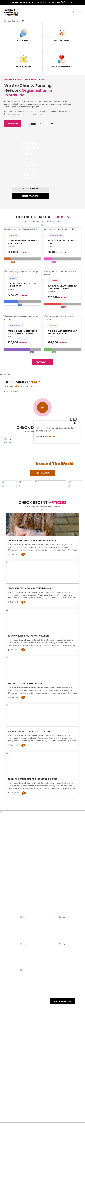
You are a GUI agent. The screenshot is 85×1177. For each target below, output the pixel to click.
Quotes (49, 1153)
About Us (50, 1141)
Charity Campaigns (62, 67)
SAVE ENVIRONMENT (23, 976)
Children (13, 278)
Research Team (54, 1145)
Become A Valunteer (31, 196)
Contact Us (51, 1160)
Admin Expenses (23, 67)
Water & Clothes (56, 235)
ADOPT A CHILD (23, 949)
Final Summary (53, 1157)
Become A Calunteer (42, 473)
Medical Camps (61, 40)
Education (13, 235)
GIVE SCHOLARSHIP (62, 949)
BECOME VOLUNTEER (62, 922)
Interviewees (52, 1149)
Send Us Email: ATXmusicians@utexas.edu (31, 2)
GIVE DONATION (23, 922)
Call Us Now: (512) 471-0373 (61, 2)
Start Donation (30, 188)
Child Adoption (23, 40)
